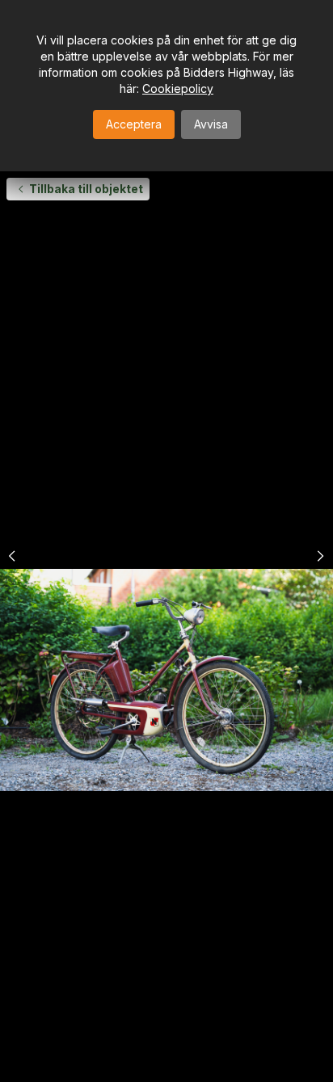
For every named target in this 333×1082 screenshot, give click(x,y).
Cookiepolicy (177, 88)
